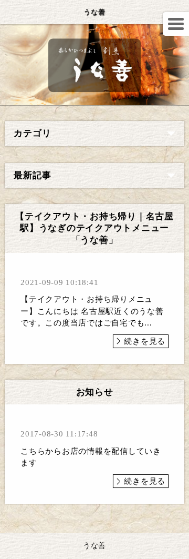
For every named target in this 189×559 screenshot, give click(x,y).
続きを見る (144, 341)
